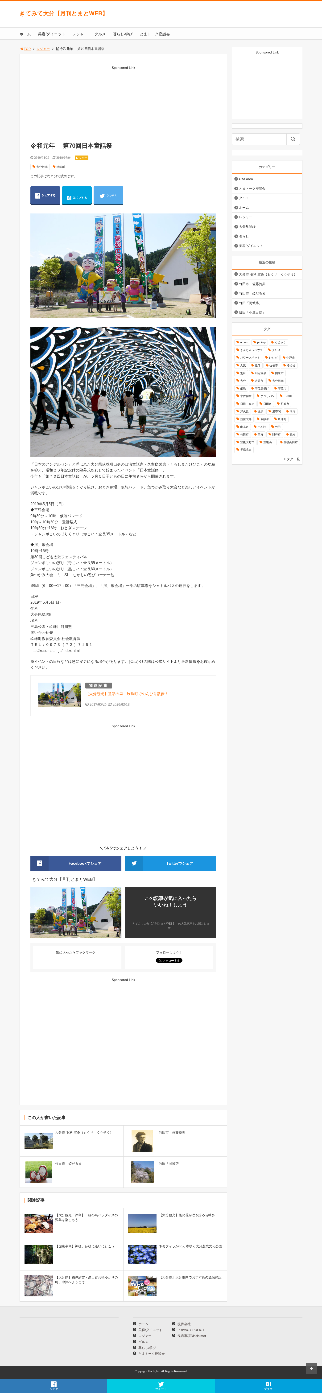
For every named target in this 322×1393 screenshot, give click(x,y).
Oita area (246, 179)
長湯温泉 (246, 449)
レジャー (79, 34)
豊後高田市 (291, 442)
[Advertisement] (123, 104)
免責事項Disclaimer (192, 1336)
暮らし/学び (123, 34)
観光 (292, 434)
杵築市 (285, 404)
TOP (27, 49)
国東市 (279, 373)
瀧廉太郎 (246, 419)
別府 (243, 373)
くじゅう (280, 342)
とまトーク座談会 (155, 34)
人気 (243, 365)
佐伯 (257, 365)
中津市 (290, 357)
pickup (261, 342)
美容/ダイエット (51, 34)
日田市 (267, 404)
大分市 (259, 380)
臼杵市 (276, 434)
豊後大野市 (247, 442)
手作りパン (267, 396)
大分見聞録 (247, 227)
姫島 (243, 388)
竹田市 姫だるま (252, 293)
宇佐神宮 (246, 396)
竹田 (278, 427)
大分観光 (42, 166)
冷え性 (291, 365)
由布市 (244, 427)
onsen (244, 342)
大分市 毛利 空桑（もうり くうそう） (268, 274)
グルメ (100, 34)
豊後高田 (269, 442)
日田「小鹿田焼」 (252, 312)
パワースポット (250, 357)
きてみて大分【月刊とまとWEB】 (67, 13)
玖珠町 (61, 166)
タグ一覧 (293, 459)
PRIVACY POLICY (191, 1330)
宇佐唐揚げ (262, 388)
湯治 (292, 411)
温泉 (260, 411)
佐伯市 (273, 365)
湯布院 (276, 411)
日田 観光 (247, 404)
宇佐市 (282, 388)
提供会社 (184, 1324)
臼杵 (260, 434)
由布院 (262, 427)
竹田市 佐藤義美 (252, 284)
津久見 (244, 411)
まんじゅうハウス (251, 350)
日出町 (288, 396)
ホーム (25, 34)
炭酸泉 (264, 419)
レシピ (273, 357)
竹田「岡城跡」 (250, 303)
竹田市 (244, 434)
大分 (243, 380)
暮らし (244, 236)
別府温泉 (260, 373)
